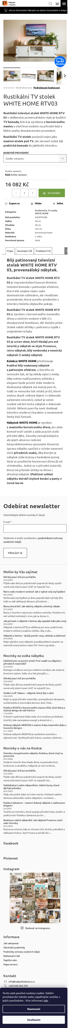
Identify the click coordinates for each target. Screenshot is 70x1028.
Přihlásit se (15, 552)
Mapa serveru (10, 964)
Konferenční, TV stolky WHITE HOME (46, 212)
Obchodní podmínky (14, 947)
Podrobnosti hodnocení (46, 87)
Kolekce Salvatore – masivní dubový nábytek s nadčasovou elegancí (34, 804)
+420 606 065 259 (18, 985)
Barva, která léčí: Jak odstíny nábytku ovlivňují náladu (31, 606)
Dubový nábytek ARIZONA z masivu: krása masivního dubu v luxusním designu (34, 726)
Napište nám (10, 960)
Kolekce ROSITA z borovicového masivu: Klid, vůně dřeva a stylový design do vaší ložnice (34, 709)
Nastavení (33, 1009)
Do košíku (54, 192)
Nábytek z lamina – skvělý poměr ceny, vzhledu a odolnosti (34, 635)
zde (45, 1000)
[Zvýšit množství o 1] (33, 193)
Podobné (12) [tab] (43, 250)
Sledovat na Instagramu (37, 928)
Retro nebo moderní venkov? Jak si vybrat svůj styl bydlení (34, 591)
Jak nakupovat (11, 943)
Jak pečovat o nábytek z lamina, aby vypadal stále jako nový (34, 620)
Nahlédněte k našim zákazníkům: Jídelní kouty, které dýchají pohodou (31, 787)
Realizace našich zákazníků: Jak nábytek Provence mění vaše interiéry (33, 821)
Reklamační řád (11, 955)
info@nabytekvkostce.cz (21, 981)
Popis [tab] (10, 250)
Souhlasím (33, 1019)
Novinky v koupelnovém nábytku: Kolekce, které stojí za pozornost (33, 754)
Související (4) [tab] (24, 250)
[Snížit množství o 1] (16, 193)
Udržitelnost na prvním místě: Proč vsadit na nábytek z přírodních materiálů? (32, 662)
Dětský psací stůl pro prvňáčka (19, 576)
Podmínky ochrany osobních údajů (21, 951)
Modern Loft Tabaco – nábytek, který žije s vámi (28, 693)
